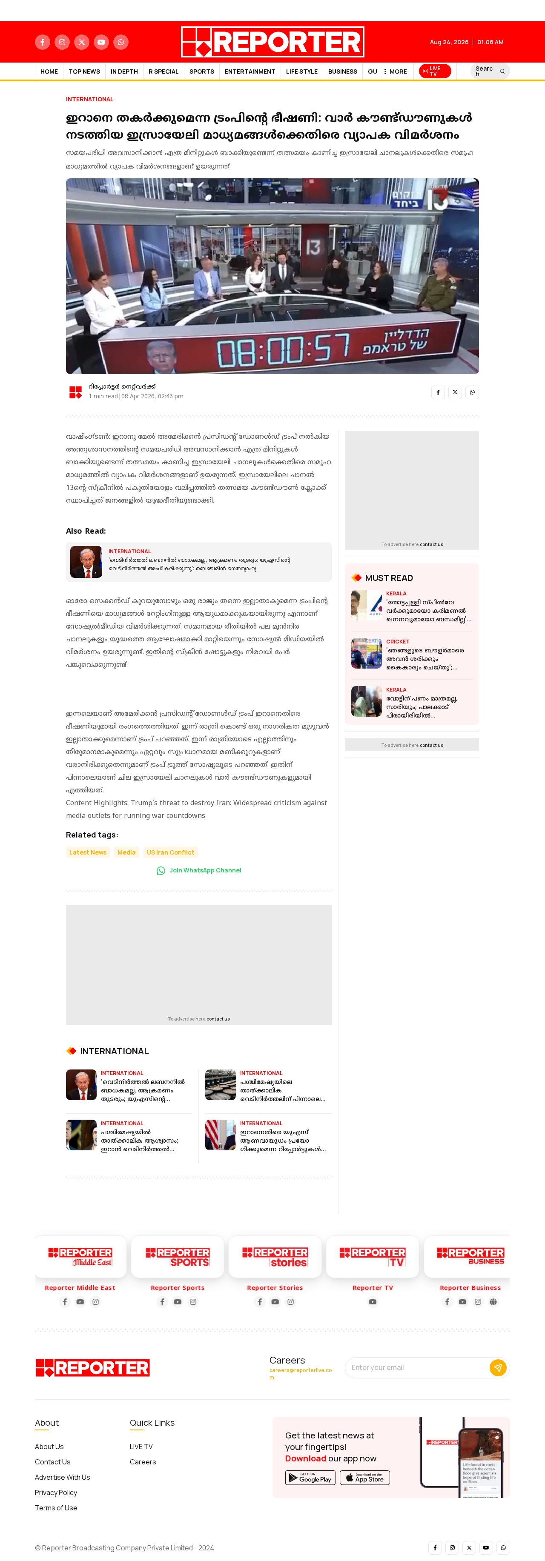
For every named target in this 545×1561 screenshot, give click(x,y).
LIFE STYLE (302, 71)
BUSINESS (342, 71)
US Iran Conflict (171, 852)
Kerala (396, 593)
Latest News (87, 852)
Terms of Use (56, 1507)
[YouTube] (77, 1302)
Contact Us (53, 1462)
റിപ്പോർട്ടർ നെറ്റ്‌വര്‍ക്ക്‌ (122, 387)
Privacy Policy (56, 1492)
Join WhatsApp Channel (205, 870)
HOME (49, 71)
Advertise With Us (62, 1477)
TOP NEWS (84, 71)
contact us (218, 1019)
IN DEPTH (124, 71)
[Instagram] (92, 1302)
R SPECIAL (164, 71)
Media (127, 852)
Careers (143, 1462)
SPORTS (201, 71)
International (90, 99)
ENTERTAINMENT (250, 71)
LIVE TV (141, 1446)
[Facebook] (62, 1302)
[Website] (490, 1302)
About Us (49, 1446)
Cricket (398, 641)
